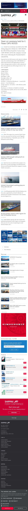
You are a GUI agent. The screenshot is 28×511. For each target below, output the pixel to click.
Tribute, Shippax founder (6, 460)
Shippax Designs (4, 467)
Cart (23, 10)
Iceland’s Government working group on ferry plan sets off (13, 186)
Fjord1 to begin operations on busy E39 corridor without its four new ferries (13, 129)
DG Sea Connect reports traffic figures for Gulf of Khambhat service (13, 214)
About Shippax (4, 453)
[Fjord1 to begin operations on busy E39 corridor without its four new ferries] (10, 120)
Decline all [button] (20, 508)
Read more (6, 496)
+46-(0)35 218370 (5, 428)
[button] (14, 505)
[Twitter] (21, 109)
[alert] (14, 500)
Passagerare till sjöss (5, 469)
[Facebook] (19, 109)
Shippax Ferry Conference (6, 441)
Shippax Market (4, 466)
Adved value (3, 482)
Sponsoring (3, 486)
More (25, 362)
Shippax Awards (4, 442)
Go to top (14, 417)
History (2, 457)
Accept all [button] (7, 508)
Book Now (14, 412)
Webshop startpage (4, 444)
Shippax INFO (3, 473)
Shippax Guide (3, 470)
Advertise (3, 481)
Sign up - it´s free (14, 349)
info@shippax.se (4, 430)
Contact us (3, 454)
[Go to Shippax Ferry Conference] (14, 402)
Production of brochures (6, 485)
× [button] (26, 490)
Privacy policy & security (6, 445)
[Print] (26, 109)
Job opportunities (4, 458)
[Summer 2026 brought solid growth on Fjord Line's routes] (10, 149)
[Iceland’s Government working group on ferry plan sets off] (10, 177)
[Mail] (24, 109)
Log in (7, 10)
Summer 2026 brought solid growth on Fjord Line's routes (12, 157)
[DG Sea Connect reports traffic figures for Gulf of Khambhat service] (10, 206)
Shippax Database (4, 439)
